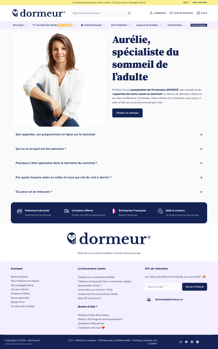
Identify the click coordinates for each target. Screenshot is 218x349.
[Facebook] (186, 342)
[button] (109, 134)
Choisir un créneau (127, 112)
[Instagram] (181, 342)
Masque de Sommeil (147, 25)
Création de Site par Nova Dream (15, 344)
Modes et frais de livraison (93, 315)
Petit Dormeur (119, 25)
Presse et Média (20, 293)
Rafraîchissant (93, 25)
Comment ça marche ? (92, 289)
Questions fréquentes (91, 323)
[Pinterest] (192, 342)
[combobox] (97, 13)
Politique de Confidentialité (114, 340)
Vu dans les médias (22, 306)
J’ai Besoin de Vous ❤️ (91, 327)
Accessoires (175, 25)
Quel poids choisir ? (90, 285)
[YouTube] (197, 342)
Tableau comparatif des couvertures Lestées (104, 281)
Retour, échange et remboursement (100, 319)
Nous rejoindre (20, 297)
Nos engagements (22, 285)
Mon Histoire (200, 2)
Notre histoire (19, 276)
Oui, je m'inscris (194, 286)
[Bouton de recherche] (129, 13)
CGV (70, 340)
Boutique (18, 25)
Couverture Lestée (53, 25)
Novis (30, 344)
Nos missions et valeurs (25, 280)
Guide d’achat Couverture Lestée (98, 294)
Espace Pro (18, 301)
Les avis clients (19, 289)
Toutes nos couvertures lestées (96, 277)
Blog (186, 2)
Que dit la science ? (89, 298)
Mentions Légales (85, 340)
